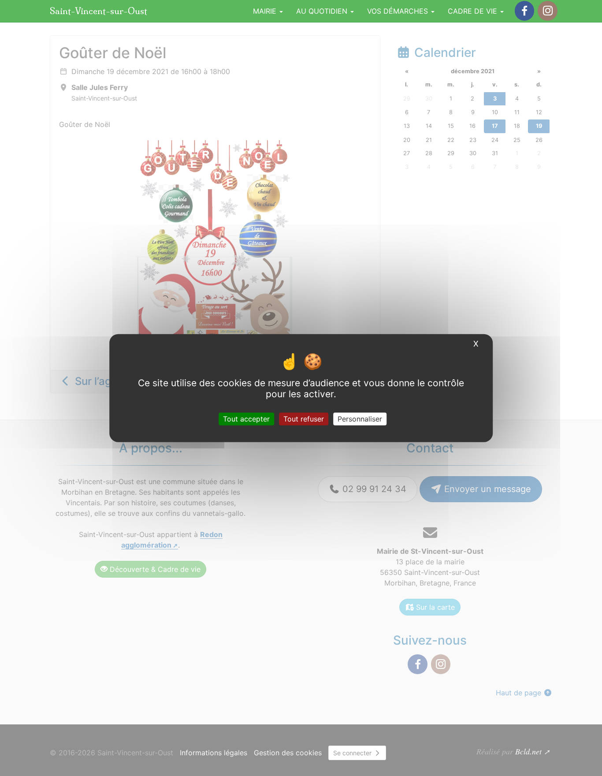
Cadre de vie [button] (473, 11)
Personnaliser (360, 418)
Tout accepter (246, 418)
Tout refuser (303, 418)
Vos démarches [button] (398, 11)
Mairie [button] (266, 11)
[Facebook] (524, 11)
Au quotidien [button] (322, 11)
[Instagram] (547, 11)
